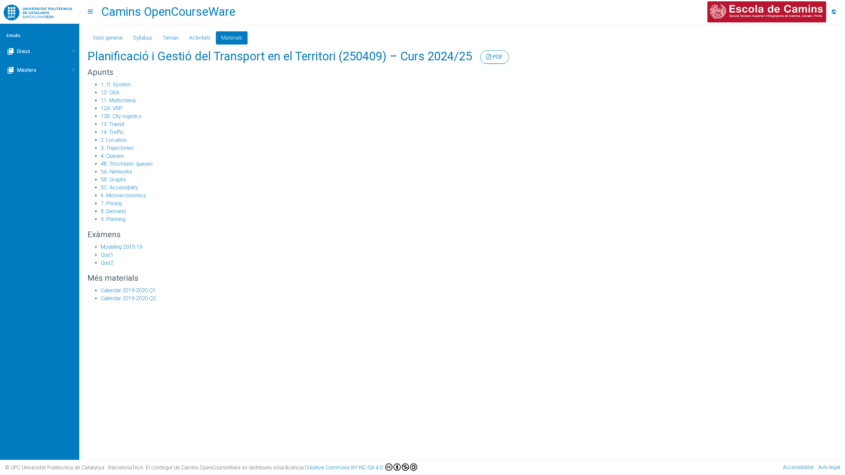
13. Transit (112, 124)
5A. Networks (116, 172)
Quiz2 (107, 263)
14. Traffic (112, 132)
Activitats (200, 38)
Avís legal (829, 467)
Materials (231, 38)
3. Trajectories (117, 148)
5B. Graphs (113, 179)
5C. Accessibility (119, 187)
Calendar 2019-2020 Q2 (128, 298)
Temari (171, 38)
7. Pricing (111, 203)
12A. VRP (111, 108)
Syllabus (142, 38)
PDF (497, 57)
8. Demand (113, 211)
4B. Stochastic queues (127, 164)
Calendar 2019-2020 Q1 (128, 290)
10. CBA (110, 92)
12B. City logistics (121, 116)
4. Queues (112, 156)
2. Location (114, 140)
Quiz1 (107, 255)
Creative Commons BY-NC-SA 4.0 (344, 467)
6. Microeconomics (123, 195)
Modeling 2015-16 (122, 247)
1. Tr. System (116, 84)
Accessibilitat (798, 467)
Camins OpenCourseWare (168, 11)
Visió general (107, 38)
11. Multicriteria (118, 100)
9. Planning (113, 219)
